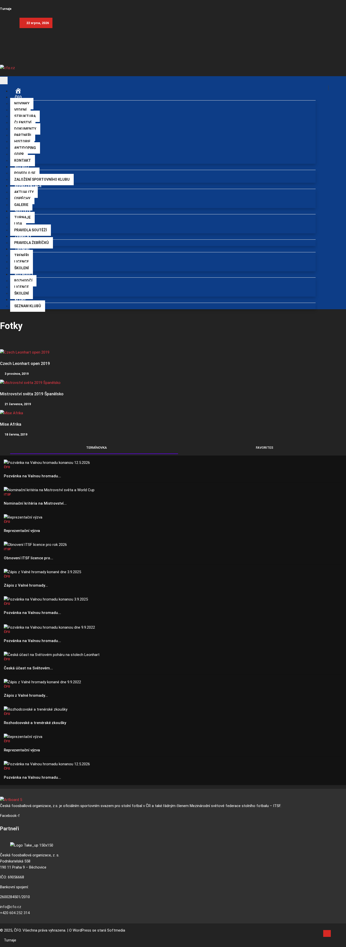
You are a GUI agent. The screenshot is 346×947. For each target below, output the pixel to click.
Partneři (22, 135)
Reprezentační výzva (22, 530)
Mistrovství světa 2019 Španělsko (32, 394)
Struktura (25, 116)
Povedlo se (24, 173)
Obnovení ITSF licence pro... (28, 558)
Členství (22, 122)
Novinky (21, 103)
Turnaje (5, 9)
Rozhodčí (23, 281)
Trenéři (21, 255)
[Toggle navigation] (4, 80)
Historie (22, 141)
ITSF (7, 494)
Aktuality (24, 192)
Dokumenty (25, 129)
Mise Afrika (10, 424)
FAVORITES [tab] (264, 447)
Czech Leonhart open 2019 (25, 363)
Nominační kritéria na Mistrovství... (35, 503)
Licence (21, 262)
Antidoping (25, 148)
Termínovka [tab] (96, 447)
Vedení (20, 110)
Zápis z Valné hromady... (26, 585)
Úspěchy (22, 198)
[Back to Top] (327, 933)
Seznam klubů (27, 306)
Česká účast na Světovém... (28, 668)
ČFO (18, 97)
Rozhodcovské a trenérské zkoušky (35, 722)
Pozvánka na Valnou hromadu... (32, 476)
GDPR (19, 154)
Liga (18, 224)
